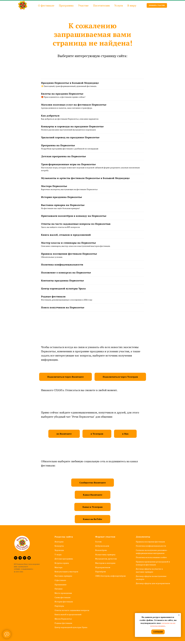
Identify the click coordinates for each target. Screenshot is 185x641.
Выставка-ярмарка (63, 576)
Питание (59, 588)
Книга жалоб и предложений (68, 614)
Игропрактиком (102, 567)
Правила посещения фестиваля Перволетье (69, 253)
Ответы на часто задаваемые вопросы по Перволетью (76, 223)
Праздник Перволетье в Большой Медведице (70, 82)
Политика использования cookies (151, 557)
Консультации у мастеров (66, 571)
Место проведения (63, 593)
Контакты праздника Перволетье (62, 280)
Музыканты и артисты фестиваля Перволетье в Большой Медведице (85, 178)
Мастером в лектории (105, 563)
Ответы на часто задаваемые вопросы (72, 610)
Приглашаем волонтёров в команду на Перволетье (73, 215)
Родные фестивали (53, 296)
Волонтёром (101, 550)
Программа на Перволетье (58, 145)
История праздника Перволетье (61, 197)
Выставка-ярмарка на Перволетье (63, 205)
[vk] (15, 558)
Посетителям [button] (101, 5)
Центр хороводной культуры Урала (63, 288)
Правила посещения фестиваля (150, 541)
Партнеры (59, 606)
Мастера (58, 567)
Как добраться (50, 115)
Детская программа (64, 558)
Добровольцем (102, 546)
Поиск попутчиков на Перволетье (62, 307)
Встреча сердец (62, 563)
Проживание (60, 584)
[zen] (29, 558)
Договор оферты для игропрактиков (153, 583)
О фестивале (60, 580)
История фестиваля (64, 601)
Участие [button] (83, 5)
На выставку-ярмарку (105, 554)
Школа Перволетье (63, 618)
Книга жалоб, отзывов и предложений (66, 234)
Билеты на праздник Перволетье (62, 93)
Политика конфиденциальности (62, 264)
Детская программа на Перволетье (63, 156)
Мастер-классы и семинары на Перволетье (68, 242)
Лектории (59, 541)
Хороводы (59, 550)
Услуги (118, 5)
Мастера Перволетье (54, 186)
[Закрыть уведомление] (179, 615)
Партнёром (100, 571)
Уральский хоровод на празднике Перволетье (70, 137)
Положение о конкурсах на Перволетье (66, 272)
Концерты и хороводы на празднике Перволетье (72, 126)
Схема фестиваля (62, 597)
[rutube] (24, 558)
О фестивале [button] (46, 5)
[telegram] (20, 558)
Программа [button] (66, 5)
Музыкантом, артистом (106, 558)
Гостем (98, 541)
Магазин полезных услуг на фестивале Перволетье (73, 104)
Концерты (59, 546)
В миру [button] (131, 5)
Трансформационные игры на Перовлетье (68, 164)
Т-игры (58, 554)
